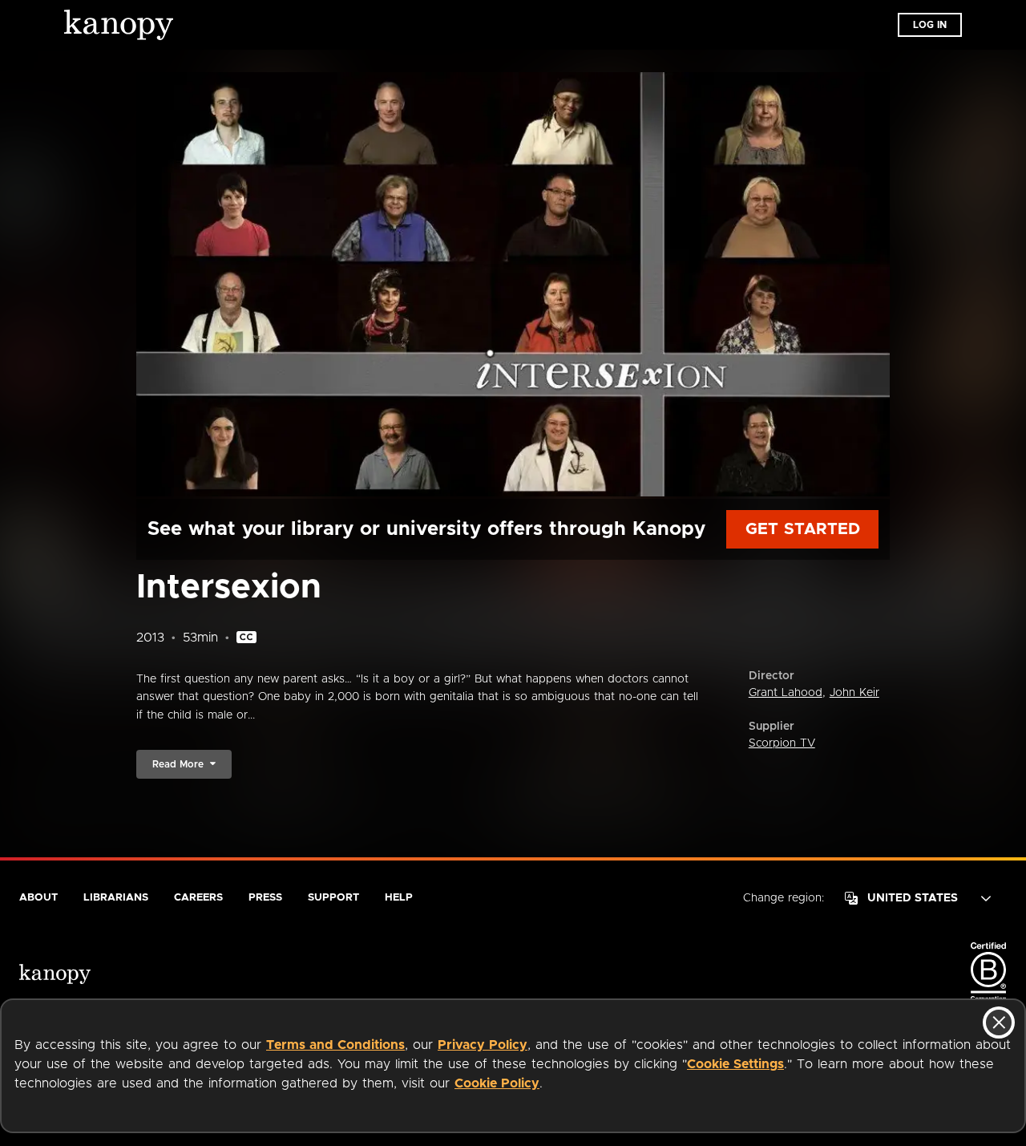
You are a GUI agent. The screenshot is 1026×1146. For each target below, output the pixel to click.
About (38, 898)
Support (333, 898)
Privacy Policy (482, 1045)
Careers (198, 898)
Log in (930, 25)
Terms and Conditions (335, 1045)
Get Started (802, 529)
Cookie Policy (496, 1083)
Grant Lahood (785, 693)
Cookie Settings (735, 1064)
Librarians (115, 898)
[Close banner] (999, 1022)
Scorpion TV (782, 743)
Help (399, 898)
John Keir (854, 693)
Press (265, 898)
